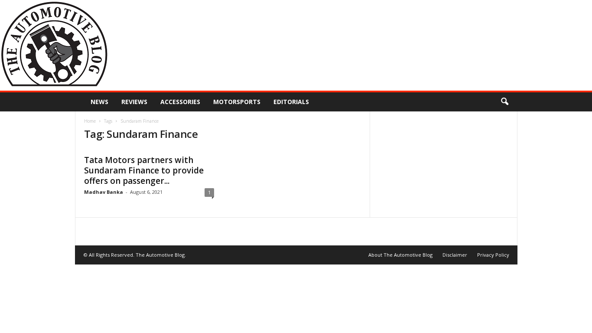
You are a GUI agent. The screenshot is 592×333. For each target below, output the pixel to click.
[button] (504, 101)
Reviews (134, 102)
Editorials (291, 102)
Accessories (180, 102)
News (99, 102)
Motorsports (236, 102)
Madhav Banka (103, 192)
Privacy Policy (493, 254)
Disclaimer (454, 254)
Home (90, 121)
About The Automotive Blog (400, 254)
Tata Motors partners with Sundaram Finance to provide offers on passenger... (144, 170)
